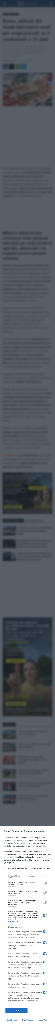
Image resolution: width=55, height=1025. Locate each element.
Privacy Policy (42, 1020)
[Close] (49, 831)
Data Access (27, 1020)
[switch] (45, 883)
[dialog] (27, 925)
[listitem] (27, 877)
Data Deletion (12, 1020)
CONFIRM (16, 1011)
